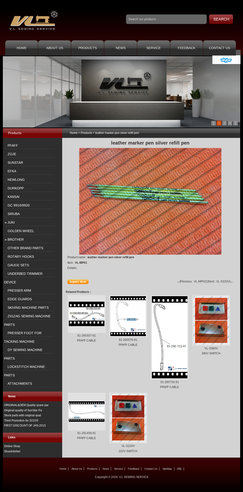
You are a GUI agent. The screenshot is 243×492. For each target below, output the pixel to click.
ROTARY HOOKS (21, 256)
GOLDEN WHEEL (21, 231)
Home (22, 48)
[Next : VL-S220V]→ (220, 281)
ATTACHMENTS (20, 383)
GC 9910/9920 (19, 205)
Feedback (186, 48)
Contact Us (219, 48)
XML (179, 468)
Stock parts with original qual (22, 415)
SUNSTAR (15, 162)
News (121, 48)
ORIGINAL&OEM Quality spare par (26, 405)
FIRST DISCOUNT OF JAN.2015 (25, 425)
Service (153, 48)
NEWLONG (16, 180)
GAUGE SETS (18, 265)
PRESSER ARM (19, 290)
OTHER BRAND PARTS (25, 248)
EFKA (12, 171)
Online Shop (12, 446)
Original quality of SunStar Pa (23, 410)
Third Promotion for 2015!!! (21, 420)
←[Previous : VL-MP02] (192, 281)
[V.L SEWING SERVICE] (33, 30)
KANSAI (13, 197)
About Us (54, 48)
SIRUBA (14, 214)
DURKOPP (16, 188)
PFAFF (13, 145)
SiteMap (167, 468)
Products (87, 48)
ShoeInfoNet (12, 451)
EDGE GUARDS (20, 299)
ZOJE (12, 154)
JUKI (11, 222)
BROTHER (16, 239)
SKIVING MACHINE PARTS (28, 307)
